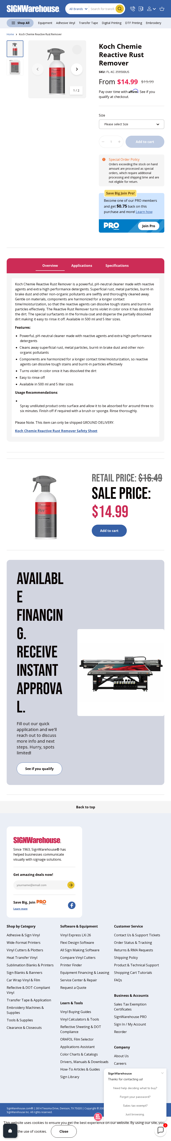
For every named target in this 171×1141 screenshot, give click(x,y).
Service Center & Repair (78, 980)
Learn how (144, 211)
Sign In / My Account (130, 1024)
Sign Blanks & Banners (24, 972)
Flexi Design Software (77, 942)
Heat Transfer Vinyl (22, 957)
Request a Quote (73, 987)
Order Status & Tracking (133, 942)
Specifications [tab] (117, 265)
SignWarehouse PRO (130, 1016)
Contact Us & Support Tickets (137, 935)
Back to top (85, 807)
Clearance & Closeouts (24, 1027)
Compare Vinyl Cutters (78, 957)
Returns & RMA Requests (133, 950)
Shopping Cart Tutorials (133, 972)
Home (10, 34)
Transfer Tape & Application (29, 1000)
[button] (161, 8)
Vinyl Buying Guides (75, 1011)
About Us (121, 1056)
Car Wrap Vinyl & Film (23, 980)
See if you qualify (39, 768)
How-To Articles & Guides (80, 1069)
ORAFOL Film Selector (77, 1039)
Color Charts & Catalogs (79, 1054)
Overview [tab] (50, 265)
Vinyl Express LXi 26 (75, 935)
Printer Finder (71, 965)
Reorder (120, 1031)
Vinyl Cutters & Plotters (25, 950)
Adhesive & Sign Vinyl (23, 935)
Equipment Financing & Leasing (84, 972)
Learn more (20, 908)
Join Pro (148, 226)
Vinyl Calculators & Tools (79, 1019)
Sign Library (69, 1077)
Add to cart (145, 141)
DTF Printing (133, 23)
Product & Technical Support (136, 965)
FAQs (118, 980)
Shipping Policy (126, 957)
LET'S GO (70, 885)
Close (63, 1131)
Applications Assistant (77, 1046)
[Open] (10, 1131)
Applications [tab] (81, 265)
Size (102, 115)
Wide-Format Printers (23, 942)
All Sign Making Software (79, 950)
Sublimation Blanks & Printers (30, 965)
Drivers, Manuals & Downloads (84, 1062)
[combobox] (95, 8)
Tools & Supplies (20, 1020)
